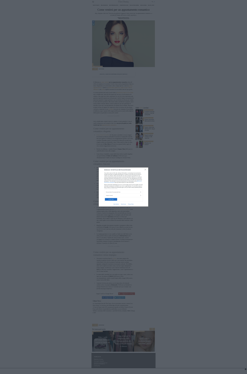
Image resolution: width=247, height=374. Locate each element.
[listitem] (123, 192)
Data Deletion (116, 204)
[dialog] (123, 187)
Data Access (123, 204)
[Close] (146, 170)
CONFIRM (111, 199)
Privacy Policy (131, 204)
